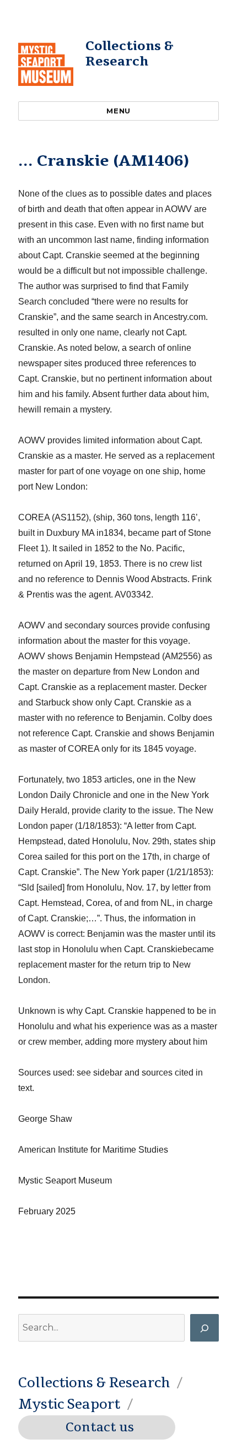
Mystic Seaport (69, 1404)
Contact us (100, 1427)
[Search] (204, 1328)
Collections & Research (129, 53)
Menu (118, 110)
